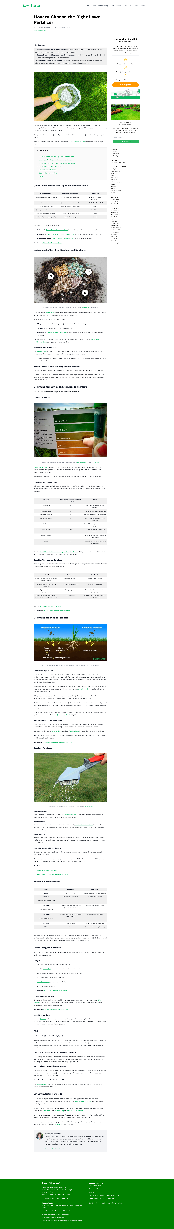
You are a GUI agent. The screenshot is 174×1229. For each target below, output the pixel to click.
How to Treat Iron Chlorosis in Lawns (56, 611)
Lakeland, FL (114, 201)
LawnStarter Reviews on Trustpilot (101, 1199)
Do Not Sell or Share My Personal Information (105, 1203)
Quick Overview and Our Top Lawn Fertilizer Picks (56, 157)
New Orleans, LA (115, 214)
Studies (91, 1192)
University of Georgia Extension (67, 552)
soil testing (47, 969)
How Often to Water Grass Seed (53, 1217)
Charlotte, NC (114, 177)
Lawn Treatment (115, 160)
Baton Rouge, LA (115, 171)
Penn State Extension (48, 552)
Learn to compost (43, 982)
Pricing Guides (94, 1189)
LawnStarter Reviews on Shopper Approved (104, 1195)
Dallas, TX (113, 184)
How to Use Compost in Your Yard (55, 990)
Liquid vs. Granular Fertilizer (47, 870)
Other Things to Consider (48, 173)
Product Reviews (95, 1185)
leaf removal (46, 1111)
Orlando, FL (114, 217)
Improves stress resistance (57, 332)
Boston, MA (114, 173)
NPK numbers (42, 351)
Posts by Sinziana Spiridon (54, 1149)
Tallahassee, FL (115, 238)
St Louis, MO (114, 236)
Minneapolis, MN (115, 210)
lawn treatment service (83, 1101)
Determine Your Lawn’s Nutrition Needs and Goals (57, 163)
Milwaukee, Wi (115, 208)
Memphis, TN (114, 203)
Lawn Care (91, 6)
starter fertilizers (71, 814)
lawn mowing (59, 1111)
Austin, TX (113, 169)
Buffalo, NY (114, 175)
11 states (43, 1019)
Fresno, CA (114, 195)
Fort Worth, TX (115, 193)
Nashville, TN (114, 212)
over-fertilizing (57, 731)
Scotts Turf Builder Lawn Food (57, 230)
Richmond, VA (115, 223)
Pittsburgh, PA (115, 219)
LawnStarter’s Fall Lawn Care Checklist (56, 1211)
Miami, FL (113, 206)
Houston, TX (114, 197)
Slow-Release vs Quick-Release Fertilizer (57, 742)
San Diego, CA (115, 232)
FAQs (41, 176)
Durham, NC (114, 188)
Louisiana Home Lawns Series (50, 606)
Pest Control (116, 6)
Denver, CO (114, 186)
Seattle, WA (114, 234)
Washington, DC (115, 243)
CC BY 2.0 (96, 462)
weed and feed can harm (84, 825)
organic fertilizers (84, 689)
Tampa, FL (114, 240)
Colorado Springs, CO (117, 182)
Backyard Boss (81, 462)
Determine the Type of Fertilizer (50, 166)
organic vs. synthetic (62, 715)
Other (136, 6)
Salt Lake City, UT (116, 227)
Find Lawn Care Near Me (118, 162)
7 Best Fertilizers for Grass (52, 243)
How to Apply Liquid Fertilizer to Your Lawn (52, 874)
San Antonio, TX (115, 230)
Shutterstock (88, 806)
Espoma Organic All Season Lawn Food (60, 234)
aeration (69, 1111)
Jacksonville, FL (115, 199)
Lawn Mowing (115, 153)
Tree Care (127, 6)
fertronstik (58, 1124)
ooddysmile (85, 307)
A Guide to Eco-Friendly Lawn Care (55, 1009)
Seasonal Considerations (47, 170)
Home (143, 6)
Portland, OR (114, 221)
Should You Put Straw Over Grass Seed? (56, 1214)
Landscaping (103, 6)
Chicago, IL (114, 179)
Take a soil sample (40, 467)
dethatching (80, 1111)
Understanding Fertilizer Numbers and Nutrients (56, 160)
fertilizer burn (74, 731)
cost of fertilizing (43, 1084)
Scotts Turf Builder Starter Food (63, 238)
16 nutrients (49, 312)
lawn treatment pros (77, 142)
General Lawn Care (40, 30)
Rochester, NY (115, 225)
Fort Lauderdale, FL (116, 190)
